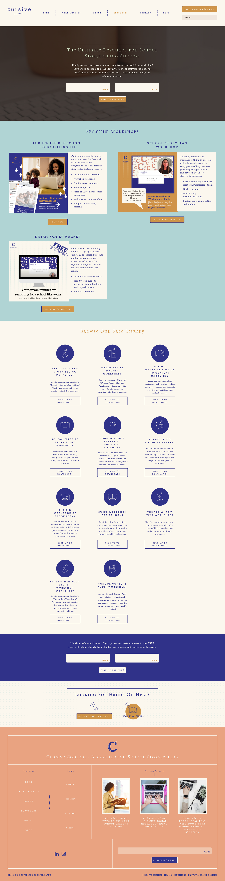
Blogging (70, 813)
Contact (145, 13)
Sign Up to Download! (65, 401)
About (97, 13)
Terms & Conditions (175, 875)
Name (105, 89)
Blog (166, 13)
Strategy (71, 799)
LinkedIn (56, 853)
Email (154, 89)
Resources (121, 13)
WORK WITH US (133, 716)
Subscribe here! (164, 860)
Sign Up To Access (57, 309)
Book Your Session (167, 220)
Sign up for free (112, 99)
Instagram (63, 853)
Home (46, 13)
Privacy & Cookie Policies (202, 875)
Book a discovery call (200, 9)
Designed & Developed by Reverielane (29, 875)
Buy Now (58, 222)
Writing (70, 784)
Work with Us (71, 13)
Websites (71, 827)
